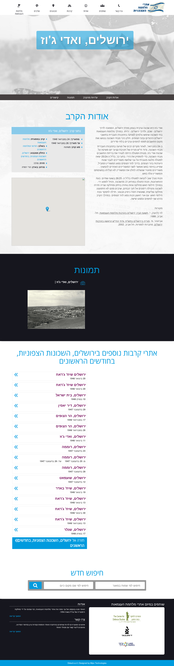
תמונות (70, 97)
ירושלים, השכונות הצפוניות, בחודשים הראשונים (33, 156)
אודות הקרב (112, 97)
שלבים (37, 11)
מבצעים (53, 11)
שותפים (102, 11)
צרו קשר (119, 11)
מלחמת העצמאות (19, 12)
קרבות (69, 11)
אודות (85, 11)
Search (35, 585)
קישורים (54, 97)
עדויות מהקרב (90, 97)
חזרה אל (51, 543)
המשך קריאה (15, 616)
